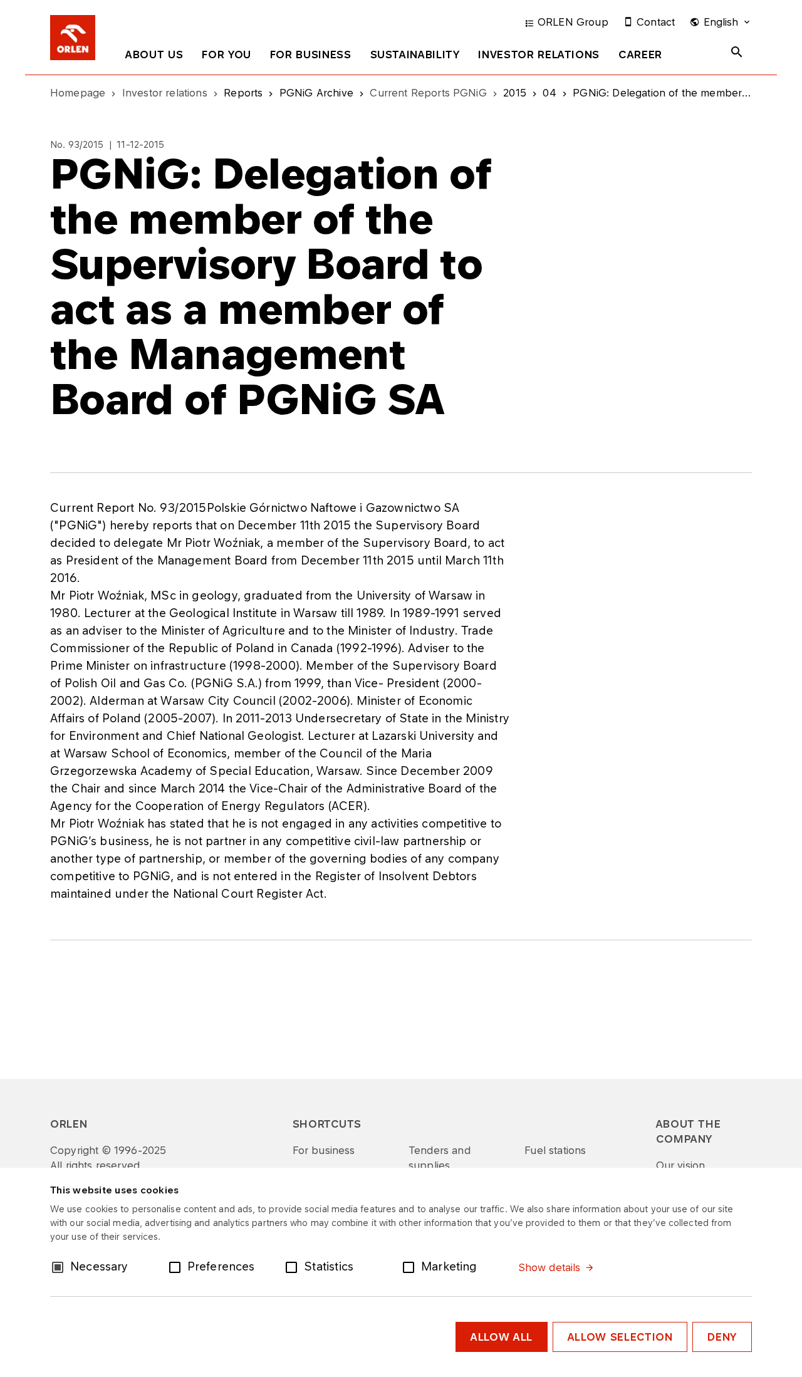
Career (640, 54)
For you (226, 54)
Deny (722, 1337)
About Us (154, 54)
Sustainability (415, 54)
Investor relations (539, 54)
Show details (549, 1267)
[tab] (154, 57)
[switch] (177, 1266)
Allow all (502, 1337)
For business (311, 54)
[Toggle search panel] (737, 52)
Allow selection (620, 1337)
